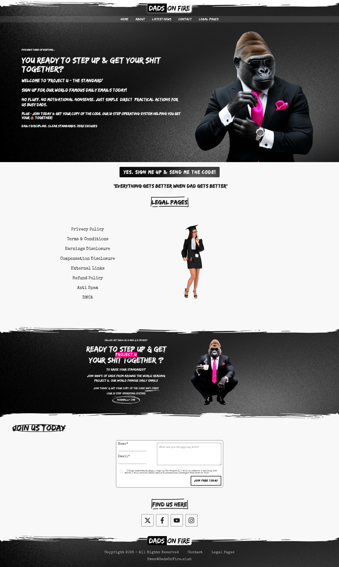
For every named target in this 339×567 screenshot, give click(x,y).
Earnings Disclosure (87, 249)
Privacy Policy (87, 229)
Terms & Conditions (87, 239)
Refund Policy (87, 278)
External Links (88, 268)
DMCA (87, 298)
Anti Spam (87, 288)
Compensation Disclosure (87, 259)
